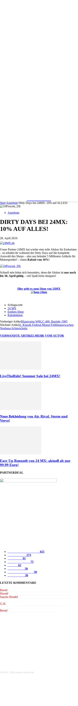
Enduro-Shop (16, 311)
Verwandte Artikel (17, 335)
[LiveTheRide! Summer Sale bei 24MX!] (20, 368)
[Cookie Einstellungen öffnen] (28, 704)
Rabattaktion (15, 315)
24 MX (12, 308)
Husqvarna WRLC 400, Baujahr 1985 (44, 321)
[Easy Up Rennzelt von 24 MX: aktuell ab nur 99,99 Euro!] (20, 453)
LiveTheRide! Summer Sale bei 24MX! (30, 376)
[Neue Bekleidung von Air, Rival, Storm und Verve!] (20, 409)
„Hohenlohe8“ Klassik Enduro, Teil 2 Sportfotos (41, 590)
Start (2, 202)
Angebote (12, 202)
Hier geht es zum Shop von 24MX (39, 288)
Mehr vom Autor (49, 335)
